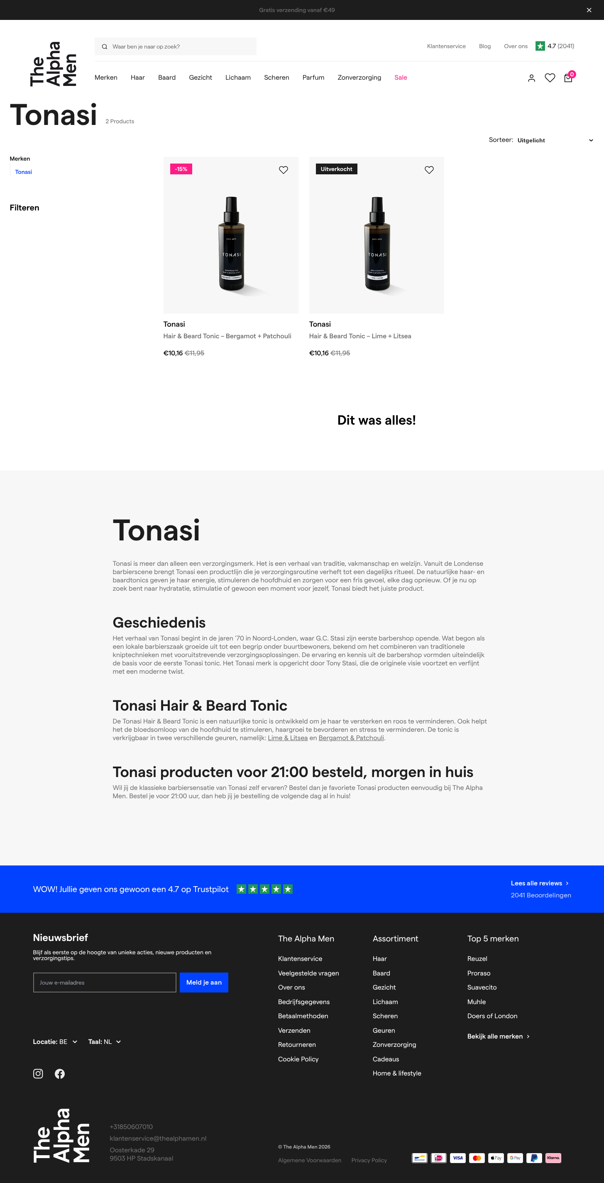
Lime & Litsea (288, 738)
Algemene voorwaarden (310, 1160)
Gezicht (384, 987)
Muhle (476, 1002)
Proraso (479, 973)
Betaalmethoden (303, 1016)
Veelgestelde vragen (308, 973)
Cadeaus (386, 1059)
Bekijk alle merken (495, 1036)
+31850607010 (131, 1127)
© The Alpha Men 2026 (304, 1147)
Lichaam (385, 1002)
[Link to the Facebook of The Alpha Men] (60, 1074)
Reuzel (477, 959)
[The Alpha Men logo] (53, 64)
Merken (20, 158)
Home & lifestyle (397, 1073)
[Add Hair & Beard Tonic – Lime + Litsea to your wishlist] (429, 170)
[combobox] (173, 46)
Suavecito (482, 987)
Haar (380, 959)
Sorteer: (501, 140)
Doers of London (492, 1016)
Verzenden (294, 1030)
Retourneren (297, 1045)
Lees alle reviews (536, 883)
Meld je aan (204, 982)
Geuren (384, 1030)
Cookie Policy (298, 1059)
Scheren (385, 1016)
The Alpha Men (306, 938)
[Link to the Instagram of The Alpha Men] (38, 1074)
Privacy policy (369, 1160)
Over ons (291, 987)
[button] (76, 158)
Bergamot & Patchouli (351, 738)
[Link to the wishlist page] (550, 78)
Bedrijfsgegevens (304, 1002)
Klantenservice (300, 959)
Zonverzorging (394, 1045)
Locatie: (46, 1042)
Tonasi (23, 172)
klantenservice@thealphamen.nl (158, 1138)
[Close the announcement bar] (589, 10)
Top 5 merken (493, 938)
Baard (381, 973)
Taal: (96, 1042)
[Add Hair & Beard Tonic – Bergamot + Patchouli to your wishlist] (283, 170)
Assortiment (395, 938)
